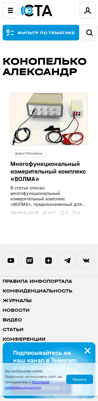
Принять (79, 379)
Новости (16, 310)
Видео (12, 320)
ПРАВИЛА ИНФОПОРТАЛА (37, 281)
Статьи (13, 329)
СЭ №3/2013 (24, 213)
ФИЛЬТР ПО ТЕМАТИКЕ (46, 32)
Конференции (24, 339)
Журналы (17, 300)
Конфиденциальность (37, 291)
